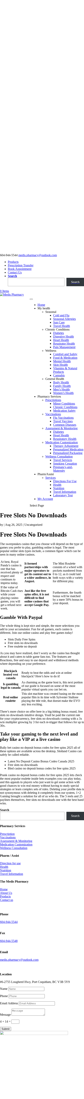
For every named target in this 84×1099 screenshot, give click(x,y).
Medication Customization (61, 442)
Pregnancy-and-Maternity (63, 468)
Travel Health (61, 326)
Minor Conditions (64, 403)
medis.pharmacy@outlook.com (19, 959)
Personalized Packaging (67, 453)
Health (57, 484)
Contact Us (15, 272)
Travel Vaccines (63, 421)
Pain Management (64, 347)
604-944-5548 (9, 941)
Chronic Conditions (65, 407)
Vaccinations (53, 414)
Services (50, 477)
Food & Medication (65, 357)
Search (12, 276)
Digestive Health (63, 336)
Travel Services (62, 460)
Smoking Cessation (65, 463)
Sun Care (59, 322)
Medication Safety (64, 410)
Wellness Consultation (59, 456)
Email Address (9, 1003)
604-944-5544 (9, 922)
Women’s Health (63, 393)
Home (41, 304)
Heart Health (61, 340)
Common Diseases (64, 424)
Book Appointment (19, 269)
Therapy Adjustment (65, 446)
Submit (6, 1028)
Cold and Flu (61, 315)
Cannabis (59, 375)
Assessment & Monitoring (61, 428)
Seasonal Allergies (64, 319)
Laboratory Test (63, 495)
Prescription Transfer (20, 265)
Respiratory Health (64, 439)
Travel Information (64, 491)
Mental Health (62, 361)
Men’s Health (61, 389)
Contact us (6, 900)
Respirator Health (64, 343)
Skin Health (60, 364)
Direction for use (10, 863)
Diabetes (58, 333)
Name (3, 988)
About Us (6, 893)
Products (13, 261)
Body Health (61, 382)
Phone (4, 996)
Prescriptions (53, 400)
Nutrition (58, 488)
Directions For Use (65, 481)
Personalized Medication (68, 449)
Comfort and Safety (65, 354)
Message (5, 1014)
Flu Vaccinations (63, 417)
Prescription (7, 834)
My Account (45, 498)
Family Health (62, 386)
